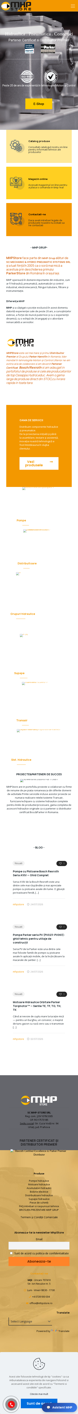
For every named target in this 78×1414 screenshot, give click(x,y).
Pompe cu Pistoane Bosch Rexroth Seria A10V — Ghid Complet (36, 873)
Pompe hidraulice (39, 1180)
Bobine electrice (39, 1191)
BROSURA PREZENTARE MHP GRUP (39, 1210)
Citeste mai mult (39, 1394)
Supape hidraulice (39, 1199)
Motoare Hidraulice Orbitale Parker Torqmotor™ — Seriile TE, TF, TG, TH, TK (37, 1006)
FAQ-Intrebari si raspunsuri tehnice (39, 1206)
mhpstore (18, 904)
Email (39, 1239)
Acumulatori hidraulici (39, 1188)
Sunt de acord (39, 1403)
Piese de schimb (39, 1202)
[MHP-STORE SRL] (16, 5)
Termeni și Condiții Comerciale (39, 1217)
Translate (63, 1331)
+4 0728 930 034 (41, 1296)
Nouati (18, 863)
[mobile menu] (73, 5)
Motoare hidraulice (39, 1184)
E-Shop (39, 104)
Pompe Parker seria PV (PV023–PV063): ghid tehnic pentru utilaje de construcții (39, 938)
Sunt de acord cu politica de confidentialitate (41, 1253)
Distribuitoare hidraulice (39, 1195)
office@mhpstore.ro (41, 1303)
